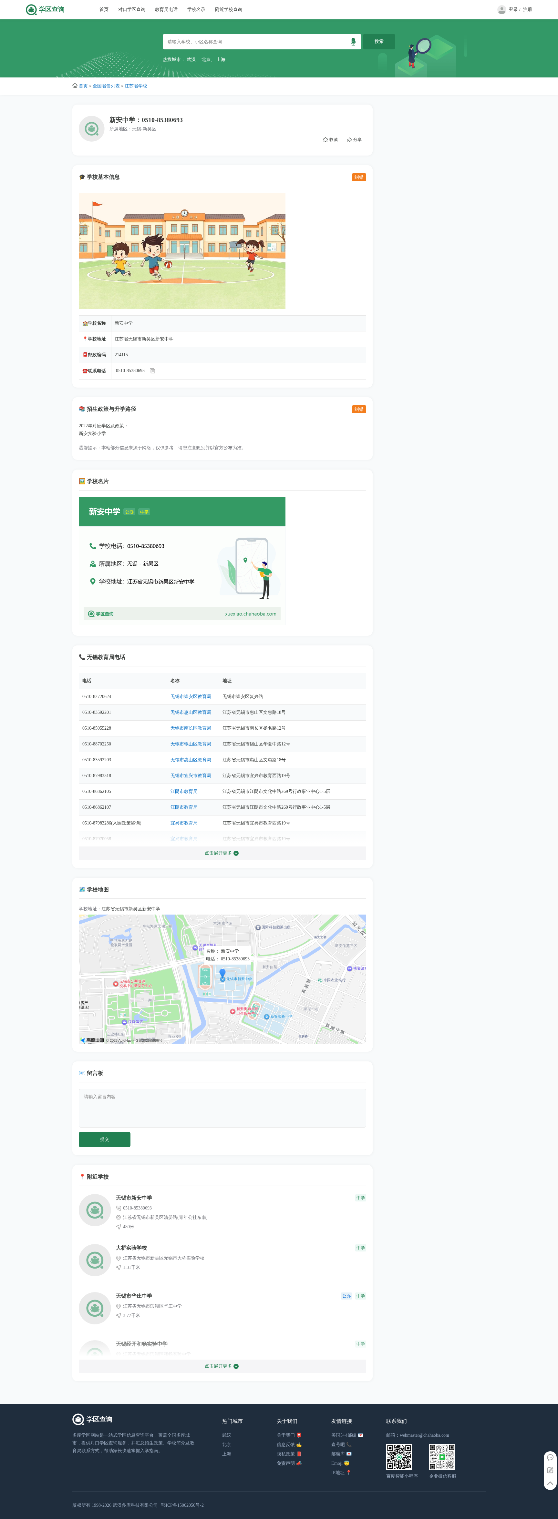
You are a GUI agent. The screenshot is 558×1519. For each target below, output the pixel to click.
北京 (206, 59)
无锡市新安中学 (134, 1197)
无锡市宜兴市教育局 (190, 775)
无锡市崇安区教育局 (190, 696)
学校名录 (196, 9)
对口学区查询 (131, 9)
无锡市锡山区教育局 (190, 744)
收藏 (333, 139)
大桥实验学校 (131, 1248)
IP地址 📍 (341, 1472)
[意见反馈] (550, 1470)
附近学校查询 (228, 9)
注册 (527, 9)
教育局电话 (166, 9)
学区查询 (52, 9)
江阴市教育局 (184, 791)
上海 (220, 59)
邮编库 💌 (341, 1454)
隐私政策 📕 (289, 1454)
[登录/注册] (500, 12)
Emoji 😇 (340, 1463)
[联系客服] (550, 1457)
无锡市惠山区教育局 (190, 712)
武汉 (191, 59)
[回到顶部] (550, 1483)
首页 (103, 9)
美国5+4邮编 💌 (347, 1435)
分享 (357, 139)
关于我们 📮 (289, 1435)
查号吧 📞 (341, 1444)
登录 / (515, 9)
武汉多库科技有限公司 (135, 1505)
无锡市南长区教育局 (190, 728)
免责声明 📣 (289, 1463)
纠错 (359, 177)
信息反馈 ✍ (289, 1444)
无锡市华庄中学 (134, 1296)
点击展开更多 (218, 853)
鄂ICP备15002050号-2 (182, 1505)
